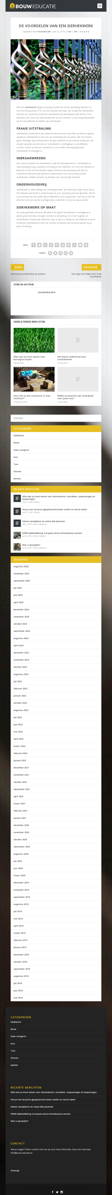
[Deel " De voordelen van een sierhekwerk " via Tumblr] (51, 245)
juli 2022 (18, 717)
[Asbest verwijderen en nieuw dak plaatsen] (17, 523)
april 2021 (18, 796)
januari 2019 (20, 947)
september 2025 (22, 580)
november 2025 (21, 573)
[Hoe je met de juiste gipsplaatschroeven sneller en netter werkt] (17, 511)
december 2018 (21, 954)
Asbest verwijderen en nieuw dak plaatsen (43, 521)
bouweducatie (44, 31)
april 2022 (18, 738)
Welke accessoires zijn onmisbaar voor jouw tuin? (75, 397)
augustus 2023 (21, 674)
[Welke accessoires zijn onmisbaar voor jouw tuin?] (77, 379)
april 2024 (18, 645)
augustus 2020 (21, 854)
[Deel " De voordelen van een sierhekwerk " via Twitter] (39, 245)
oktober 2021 (20, 782)
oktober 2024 (20, 623)
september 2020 (22, 846)
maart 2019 (19, 933)
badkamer (19, 435)
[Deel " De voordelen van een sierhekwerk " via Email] (80, 245)
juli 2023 (18, 681)
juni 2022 (18, 724)
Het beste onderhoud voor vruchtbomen (71, 358)
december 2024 (21, 609)
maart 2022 (19, 746)
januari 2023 (20, 695)
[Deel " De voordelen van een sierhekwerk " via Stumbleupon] (74, 245)
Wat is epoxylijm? (31, 545)
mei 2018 (18, 997)
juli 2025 (18, 587)
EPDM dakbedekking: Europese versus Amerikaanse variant (52, 533)
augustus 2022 (21, 710)
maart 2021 (19, 803)
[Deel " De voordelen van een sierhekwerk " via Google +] (45, 245)
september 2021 (22, 789)
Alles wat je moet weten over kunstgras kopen (29, 358)
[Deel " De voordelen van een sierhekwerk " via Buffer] (68, 245)
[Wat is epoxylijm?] (17, 547)
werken (17, 478)
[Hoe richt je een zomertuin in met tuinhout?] (34, 379)
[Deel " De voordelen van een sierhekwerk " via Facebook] (33, 245)
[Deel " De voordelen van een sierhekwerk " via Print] (86, 245)
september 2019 (22, 897)
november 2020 (21, 832)
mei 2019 (18, 918)
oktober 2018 (20, 961)
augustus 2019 (21, 904)
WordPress (84, 1187)
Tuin (69, 31)
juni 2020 (18, 868)
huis (16, 457)
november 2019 (21, 889)
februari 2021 (20, 810)
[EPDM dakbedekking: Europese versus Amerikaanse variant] (17, 535)
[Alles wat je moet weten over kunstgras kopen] (34, 340)
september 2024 (22, 631)
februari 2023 (20, 688)
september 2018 (22, 969)
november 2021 (21, 774)
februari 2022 (20, 753)
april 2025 (18, 602)
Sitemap (15, 1170)
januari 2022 (20, 760)
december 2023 (21, 652)
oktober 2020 (20, 839)
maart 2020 (19, 875)
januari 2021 (20, 818)
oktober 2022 (20, 702)
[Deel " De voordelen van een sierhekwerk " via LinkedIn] (63, 245)
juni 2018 (18, 990)
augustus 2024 (21, 638)
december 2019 (21, 882)
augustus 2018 (21, 976)
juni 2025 (18, 595)
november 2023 (21, 659)
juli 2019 (18, 911)
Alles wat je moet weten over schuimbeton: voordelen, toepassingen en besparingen (58, 497)
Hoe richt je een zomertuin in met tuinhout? (32, 397)
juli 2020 (18, 861)
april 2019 (18, 925)
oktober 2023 (20, 667)
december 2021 (21, 767)
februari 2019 (20, 940)
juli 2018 (18, 983)
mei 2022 (18, 731)
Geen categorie (21, 450)
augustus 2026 (21, 566)
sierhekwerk (30, 107)
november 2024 (21, 616)
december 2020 (21, 825)
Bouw (16, 442)
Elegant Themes (46, 1187)
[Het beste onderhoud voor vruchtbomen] (77, 340)
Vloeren (17, 471)
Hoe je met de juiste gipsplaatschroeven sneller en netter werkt (54, 509)
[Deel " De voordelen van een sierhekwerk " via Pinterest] (57, 245)
